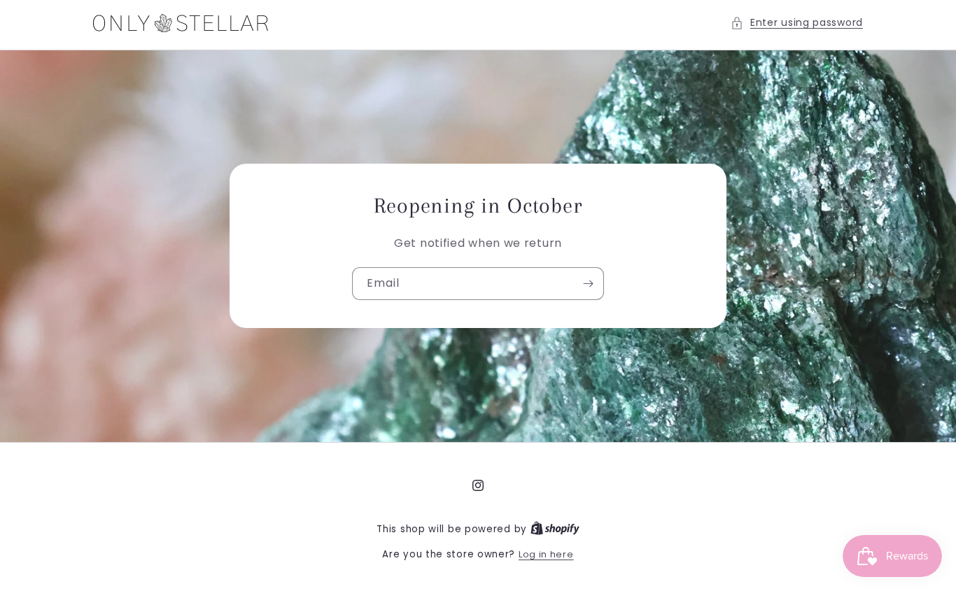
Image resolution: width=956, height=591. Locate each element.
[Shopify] (554, 529)
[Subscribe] (587, 284)
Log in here (546, 554)
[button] (797, 22)
